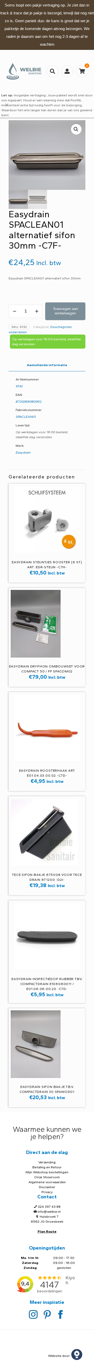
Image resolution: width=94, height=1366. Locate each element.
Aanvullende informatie (47, 365)
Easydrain (23, 452)
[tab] (47, 365)
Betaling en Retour (47, 1167)
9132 (19, 386)
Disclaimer (47, 1187)
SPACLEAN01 (26, 417)
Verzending (47, 1162)
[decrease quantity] (14, 311)
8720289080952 (29, 401)
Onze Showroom (47, 1177)
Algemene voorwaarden (47, 1182)
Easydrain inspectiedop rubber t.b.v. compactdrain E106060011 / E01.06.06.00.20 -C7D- (47, 984)
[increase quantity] (36, 311)
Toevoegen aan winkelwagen (65, 311)
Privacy (47, 1192)
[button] (76, 129)
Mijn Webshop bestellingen (47, 1172)
